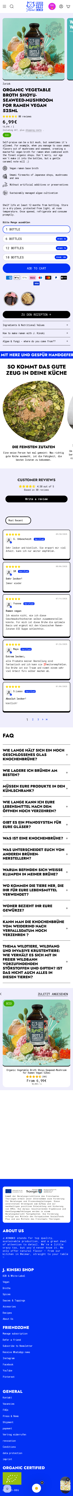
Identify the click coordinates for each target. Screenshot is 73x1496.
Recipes (7, 1312)
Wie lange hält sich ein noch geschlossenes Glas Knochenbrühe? (33, 755)
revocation (9, 1440)
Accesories (9, 1306)
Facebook (8, 1364)
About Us (8, 1318)
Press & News (11, 1416)
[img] (13, 534)
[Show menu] (4, 6)
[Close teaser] (42, 1482)
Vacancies (8, 1403)
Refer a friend (12, 1339)
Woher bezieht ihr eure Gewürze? (27, 908)
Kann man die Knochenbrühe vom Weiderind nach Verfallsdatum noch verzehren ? (33, 928)
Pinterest (9, 1376)
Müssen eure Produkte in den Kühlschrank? (34, 788)
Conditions (9, 1446)
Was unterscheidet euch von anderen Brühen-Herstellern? (33, 854)
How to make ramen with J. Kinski (24, 333)
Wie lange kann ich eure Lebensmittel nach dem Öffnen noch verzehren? (29, 806)
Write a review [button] (36, 499)
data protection (12, 1453)
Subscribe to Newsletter (18, 1345)
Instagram (9, 1358)
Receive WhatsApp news (16, 1352)
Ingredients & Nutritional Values (23, 325)
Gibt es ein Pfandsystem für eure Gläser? (32, 824)
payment (7, 1428)
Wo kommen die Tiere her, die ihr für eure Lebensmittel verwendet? (33, 890)
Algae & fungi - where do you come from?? (29, 341)
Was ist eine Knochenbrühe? (33, 838)
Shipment (8, 1422)
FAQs (5, 1409)
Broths (7, 1288)
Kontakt (7, 1397)
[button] (10, 116)
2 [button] (32, 719)
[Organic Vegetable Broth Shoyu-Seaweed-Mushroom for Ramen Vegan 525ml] (36, 1033)
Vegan (6, 1281)
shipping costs (33, 130)
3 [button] (38, 719)
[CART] (68, 6)
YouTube (7, 1370)
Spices (7, 1294)
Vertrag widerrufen (14, 1434)
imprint (7, 1459)
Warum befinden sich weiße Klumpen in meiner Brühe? (33, 872)
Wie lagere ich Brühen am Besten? (30, 773)
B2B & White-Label (14, 1275)
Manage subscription (15, 1333)
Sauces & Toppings (14, 1300)
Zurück (7, 83)
